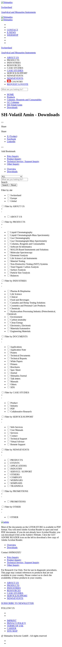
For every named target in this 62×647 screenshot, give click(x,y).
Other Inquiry (13, 565)
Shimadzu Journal (18, 376)
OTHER (14, 517)
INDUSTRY (16, 468)
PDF (12, 408)
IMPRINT (11, 620)
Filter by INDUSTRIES (16, 281)
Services (14, 433)
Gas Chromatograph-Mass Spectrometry (28, 241)
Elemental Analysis (19, 255)
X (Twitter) (12, 136)
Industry (14, 406)
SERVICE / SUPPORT (21, 471)
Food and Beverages (19, 300)
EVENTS (14, 463)
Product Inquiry (14, 560)
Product (13, 403)
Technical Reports (18, 358)
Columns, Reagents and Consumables (27, 244)
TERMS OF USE (15, 625)
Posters (13, 352)
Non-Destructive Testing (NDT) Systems (29, 264)
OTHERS (15, 474)
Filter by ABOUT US (15, 206)
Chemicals (15, 308)
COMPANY (16, 477)
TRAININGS (16, 486)
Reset (13, 185)
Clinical (13, 297)
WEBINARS (16, 480)
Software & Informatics (21, 246)
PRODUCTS (16, 460)
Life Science (16, 294)
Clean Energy (16, 322)
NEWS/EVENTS (15, 78)
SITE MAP (12, 631)
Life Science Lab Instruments (23, 258)
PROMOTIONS (18, 501)
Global (13, 201)
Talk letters (15, 378)
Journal (13, 373)
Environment (16, 317)
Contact (13, 436)
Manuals (14, 381)
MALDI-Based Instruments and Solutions (29, 249)
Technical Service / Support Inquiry (23, 562)
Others (13, 384)
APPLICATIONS (18, 466)
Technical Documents (20, 355)
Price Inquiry (13, 557)
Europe (13, 198)
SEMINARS (16, 483)
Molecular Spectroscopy (21, 252)
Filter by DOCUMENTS (16, 336)
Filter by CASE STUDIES (17, 392)
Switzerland (6, 7)
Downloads (12, 171)
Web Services (16, 427)
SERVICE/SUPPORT (17, 595)
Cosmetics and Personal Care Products (27, 305)
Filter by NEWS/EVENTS (17, 449)
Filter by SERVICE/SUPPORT (19, 417)
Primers (13, 364)
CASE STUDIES (15, 70)
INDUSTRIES (14, 588)
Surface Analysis (18, 270)
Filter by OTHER (13, 507)
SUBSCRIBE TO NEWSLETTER (17, 603)
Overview (11, 169)
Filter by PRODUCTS (15, 222)
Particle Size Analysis (20, 272)
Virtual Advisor (17, 441)
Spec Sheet (15, 370)
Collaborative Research (21, 411)
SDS (12, 387)
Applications (16, 347)
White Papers (16, 361)
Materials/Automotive (20, 328)
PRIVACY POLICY (16, 623)
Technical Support (18, 438)
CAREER (11, 628)
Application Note (18, 350)
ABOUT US (16, 216)
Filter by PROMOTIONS (16, 491)
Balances (14, 275)
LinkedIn (11, 141)
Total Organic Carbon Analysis (24, 267)
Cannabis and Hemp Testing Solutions (27, 302)
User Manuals (16, 430)
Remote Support (17, 444)
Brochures (15, 367)
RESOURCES (14, 590)
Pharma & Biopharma (20, 291)
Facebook (11, 139)
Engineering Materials (20, 331)
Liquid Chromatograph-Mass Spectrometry (29, 235)
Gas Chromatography (20, 238)
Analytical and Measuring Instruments (18, 12)
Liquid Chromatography (21, 232)
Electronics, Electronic (20, 325)
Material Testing (17, 261)
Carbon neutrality (18, 320)
